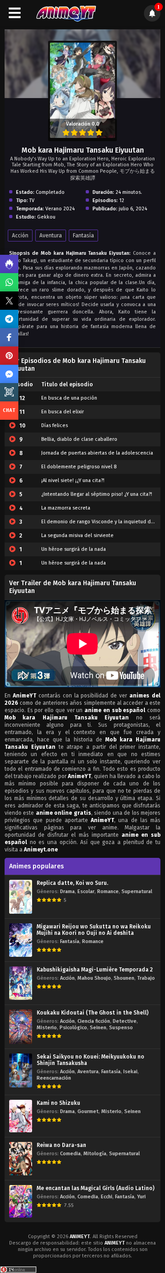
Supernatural (136, 891)
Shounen (124, 978)
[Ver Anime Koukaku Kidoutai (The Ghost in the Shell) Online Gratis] (20, 1027)
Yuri (141, 1197)
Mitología (94, 1154)
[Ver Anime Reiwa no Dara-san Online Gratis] (20, 1158)
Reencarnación (54, 1078)
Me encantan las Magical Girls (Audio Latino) (95, 1188)
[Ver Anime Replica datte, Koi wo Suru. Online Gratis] (20, 896)
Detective (125, 1021)
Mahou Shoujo (94, 978)
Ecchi (106, 1197)
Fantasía (83, 235)
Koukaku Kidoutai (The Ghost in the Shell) (92, 1013)
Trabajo (146, 978)
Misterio (47, 1028)
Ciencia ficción (93, 1021)
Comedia (70, 1154)
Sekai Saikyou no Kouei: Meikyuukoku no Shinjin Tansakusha (90, 1060)
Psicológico (73, 1028)
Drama (67, 891)
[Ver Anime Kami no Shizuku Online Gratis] (20, 1116)
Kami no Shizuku (58, 1103)
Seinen (98, 1028)
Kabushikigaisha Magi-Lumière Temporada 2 (95, 969)
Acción (20, 235)
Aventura (50, 235)
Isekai (130, 1072)
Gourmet (88, 1111)
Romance (108, 891)
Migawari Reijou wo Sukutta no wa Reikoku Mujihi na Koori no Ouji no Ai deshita (94, 929)
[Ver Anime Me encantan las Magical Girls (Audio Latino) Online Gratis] (20, 1201)
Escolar (85, 891)
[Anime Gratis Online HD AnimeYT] (66, 13)
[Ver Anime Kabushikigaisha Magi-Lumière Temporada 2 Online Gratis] (20, 983)
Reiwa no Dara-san (61, 1145)
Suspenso (121, 1028)
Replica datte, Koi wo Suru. (72, 883)
